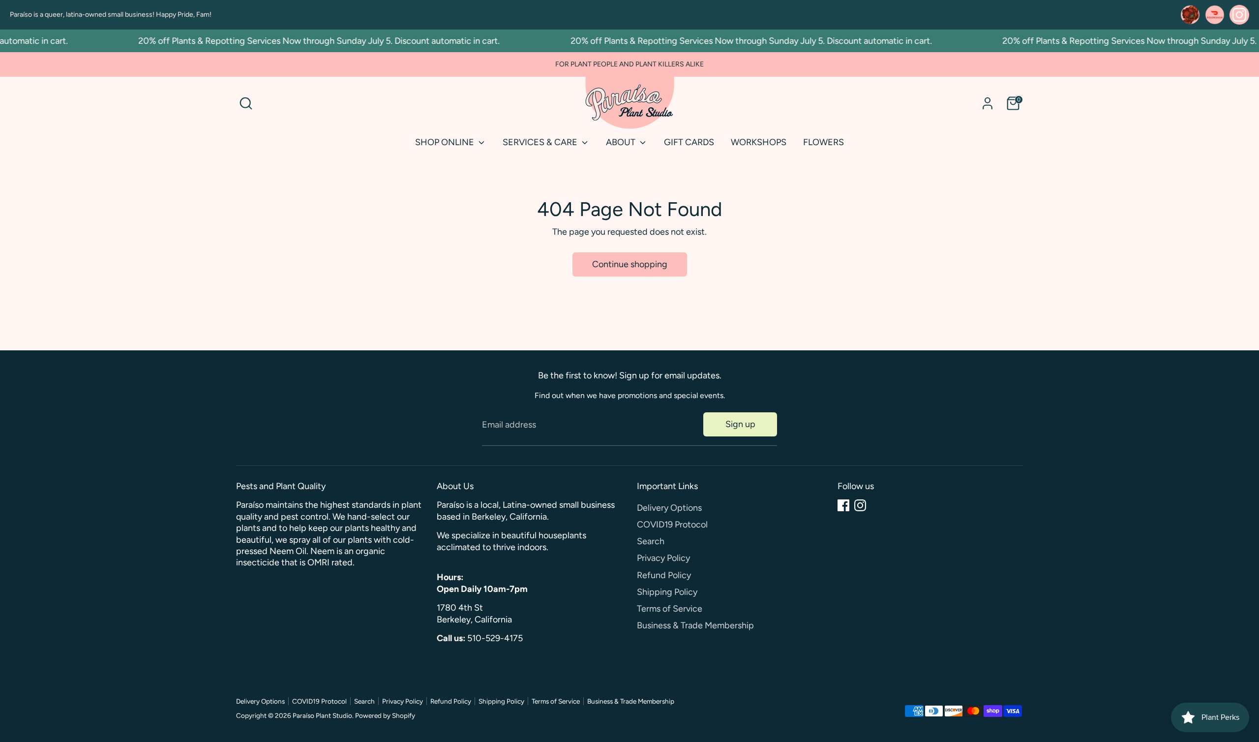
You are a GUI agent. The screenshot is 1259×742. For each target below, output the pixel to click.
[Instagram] (860, 505)
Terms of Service (669, 608)
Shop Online (445, 142)
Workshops (758, 142)
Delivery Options (669, 507)
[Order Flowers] (1190, 15)
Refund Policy (664, 575)
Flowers (823, 142)
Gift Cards (689, 142)
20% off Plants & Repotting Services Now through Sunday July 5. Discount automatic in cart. (309, 40)
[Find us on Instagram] (1239, 15)
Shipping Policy (667, 592)
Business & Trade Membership (695, 625)
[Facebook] (843, 505)
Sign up (740, 424)
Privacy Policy (663, 558)
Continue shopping (629, 264)
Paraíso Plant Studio (322, 715)
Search (650, 541)
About (621, 142)
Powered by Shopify (385, 715)
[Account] (987, 103)
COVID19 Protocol (672, 524)
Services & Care (541, 142)
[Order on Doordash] (1215, 15)
